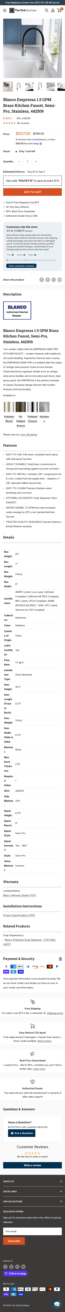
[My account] (52, 10)
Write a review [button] (32, 1165)
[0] (59, 10)
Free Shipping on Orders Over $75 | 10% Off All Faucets (32, 2)
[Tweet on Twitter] (53, 279)
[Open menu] (4, 10)
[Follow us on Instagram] (11, 1267)
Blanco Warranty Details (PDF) (19, 895)
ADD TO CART (32, 192)
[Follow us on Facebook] (5, 1267)
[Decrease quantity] (19, 161)
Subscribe (14, 1241)
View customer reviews (21, 265)
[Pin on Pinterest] (47, 279)
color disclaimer (28, 434)
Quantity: (8, 161)
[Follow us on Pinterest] (17, 1267)
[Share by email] (59, 279)
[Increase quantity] (35, 161)
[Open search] (46, 10)
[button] (57, 1303)
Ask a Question (23, 1133)
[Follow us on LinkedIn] (23, 1267)
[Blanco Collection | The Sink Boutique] (17, 301)
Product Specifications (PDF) (19, 915)
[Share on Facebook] (41, 279)
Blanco (7, 118)
